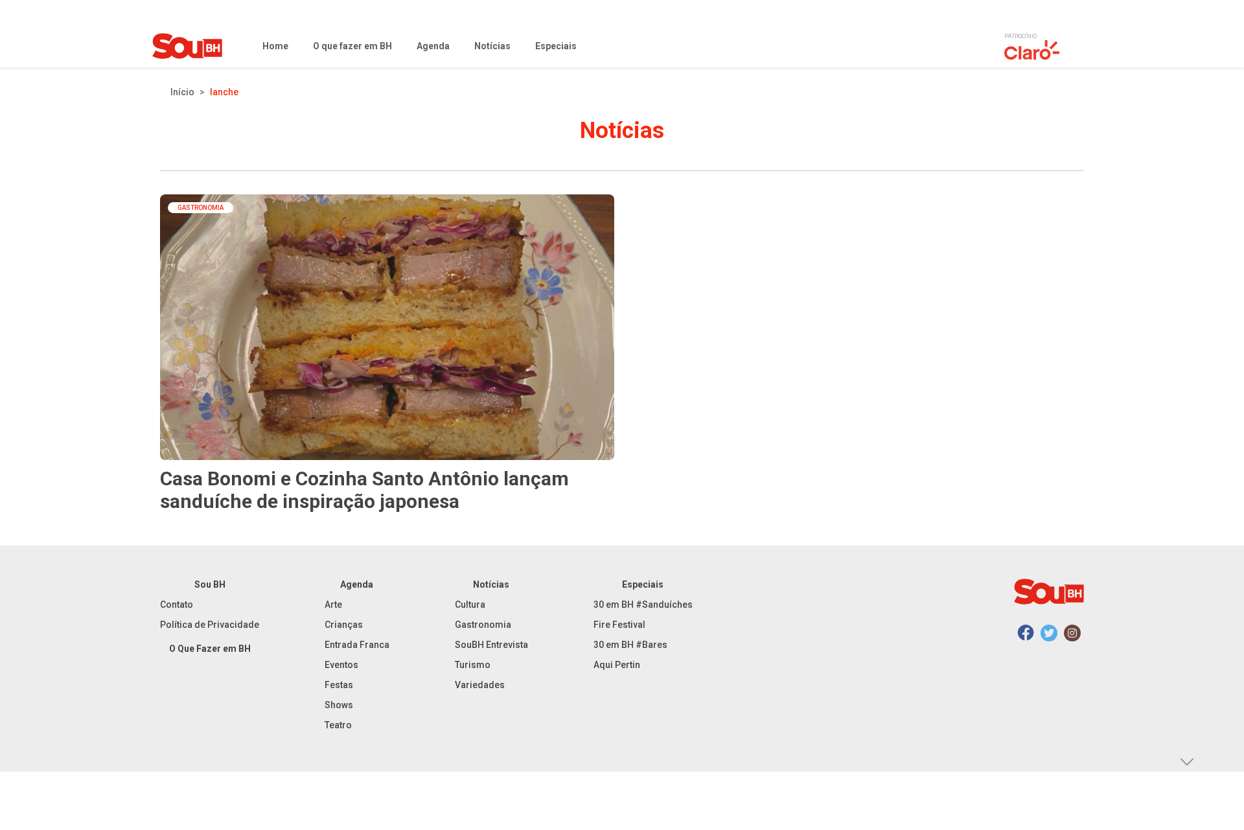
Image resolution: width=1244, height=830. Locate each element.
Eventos (341, 665)
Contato (176, 604)
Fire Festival (619, 624)
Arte (333, 604)
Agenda (356, 584)
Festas (339, 685)
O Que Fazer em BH (210, 648)
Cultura (470, 604)
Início (182, 92)
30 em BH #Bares (630, 645)
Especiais (642, 584)
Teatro (338, 725)
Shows (339, 705)
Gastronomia (483, 624)
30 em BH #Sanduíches (643, 604)
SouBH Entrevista (491, 645)
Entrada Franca (357, 645)
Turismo (472, 665)
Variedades (480, 685)
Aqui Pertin (616, 665)
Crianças (344, 624)
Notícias (491, 584)
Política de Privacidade (209, 624)
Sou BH (209, 584)
